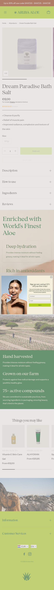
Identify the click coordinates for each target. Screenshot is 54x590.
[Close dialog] (51, 277)
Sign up (39, 305)
